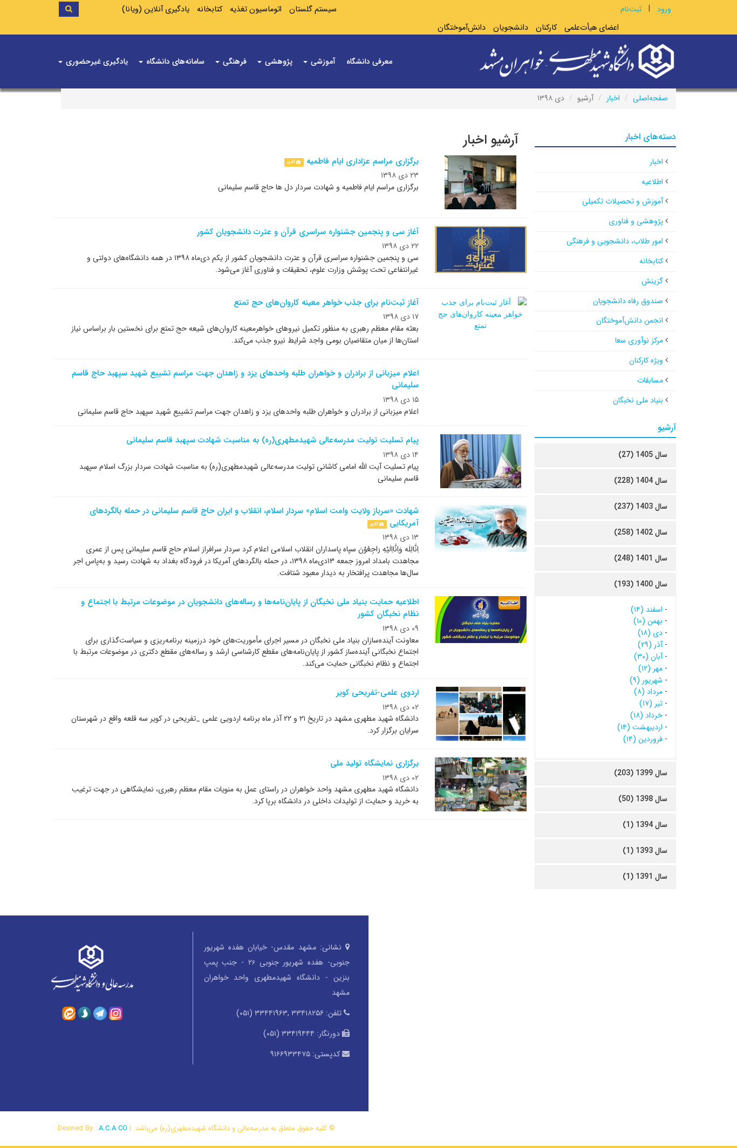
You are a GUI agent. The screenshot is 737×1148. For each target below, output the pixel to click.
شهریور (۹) (646, 680)
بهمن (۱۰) (648, 621)
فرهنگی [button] (234, 61)
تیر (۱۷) (651, 703)
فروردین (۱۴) (643, 739)
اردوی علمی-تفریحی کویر (377, 692)
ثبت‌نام (631, 9)
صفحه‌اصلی (650, 98)
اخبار (613, 98)
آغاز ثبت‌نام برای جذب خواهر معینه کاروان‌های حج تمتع (326, 302)
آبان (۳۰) (648, 656)
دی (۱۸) (650, 633)
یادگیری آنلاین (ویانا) (155, 9)
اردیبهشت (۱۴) (640, 727)
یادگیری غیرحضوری (96, 61)
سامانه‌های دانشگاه (174, 61)
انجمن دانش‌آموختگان (629, 320)
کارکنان (546, 28)
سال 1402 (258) (640, 532)
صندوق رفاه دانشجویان (628, 301)
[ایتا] (69, 1013)
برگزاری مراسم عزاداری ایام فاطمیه (362, 161)
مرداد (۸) (648, 692)
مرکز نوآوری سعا (639, 340)
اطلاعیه (652, 182)
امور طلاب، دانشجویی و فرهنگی (615, 241)
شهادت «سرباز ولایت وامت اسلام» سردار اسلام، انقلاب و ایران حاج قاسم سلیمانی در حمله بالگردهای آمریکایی (254, 517)
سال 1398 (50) (642, 799)
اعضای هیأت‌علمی (591, 28)
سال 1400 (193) (640, 584)
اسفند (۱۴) (647, 610)
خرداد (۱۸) (646, 715)
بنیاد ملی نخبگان (638, 400)
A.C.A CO (113, 1128)
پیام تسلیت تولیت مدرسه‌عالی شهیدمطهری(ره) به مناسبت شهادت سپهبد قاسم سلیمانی (272, 440)
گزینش (652, 281)
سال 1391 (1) (645, 877)
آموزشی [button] (322, 61)
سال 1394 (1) (645, 825)
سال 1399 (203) (640, 773)
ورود (664, 9)
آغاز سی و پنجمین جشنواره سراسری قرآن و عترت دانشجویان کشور (308, 232)
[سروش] (84, 1013)
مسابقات (650, 380)
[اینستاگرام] (115, 1013)
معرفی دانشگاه (369, 61)
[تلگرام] (100, 1013)
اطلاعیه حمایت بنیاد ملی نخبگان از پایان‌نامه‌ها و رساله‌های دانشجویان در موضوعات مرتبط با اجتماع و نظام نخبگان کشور (250, 608)
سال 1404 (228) (640, 481)
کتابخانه (209, 9)
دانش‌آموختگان (462, 28)
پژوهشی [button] (277, 61)
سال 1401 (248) (640, 558)
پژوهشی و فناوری (636, 221)
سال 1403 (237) (640, 506)
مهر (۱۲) (650, 668)
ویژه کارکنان (646, 360)
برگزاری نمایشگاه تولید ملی (374, 763)
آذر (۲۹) (650, 645)
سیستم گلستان (313, 9)
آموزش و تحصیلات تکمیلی (622, 201)
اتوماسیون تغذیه (256, 9)
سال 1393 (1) (645, 851)
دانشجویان (510, 28)
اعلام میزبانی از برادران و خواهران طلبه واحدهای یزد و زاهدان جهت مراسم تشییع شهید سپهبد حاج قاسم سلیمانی (245, 379)
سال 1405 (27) (642, 455)
